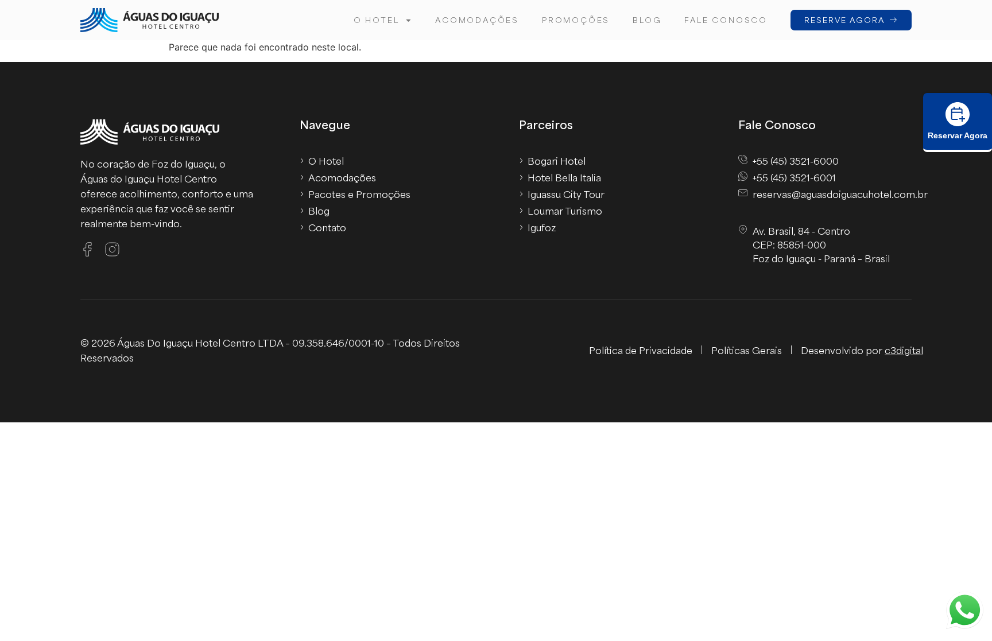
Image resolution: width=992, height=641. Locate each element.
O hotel (377, 20)
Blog (647, 20)
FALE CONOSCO (726, 20)
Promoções (576, 20)
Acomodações (477, 20)
